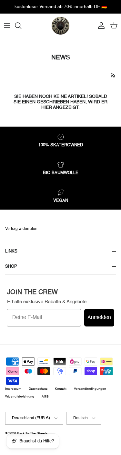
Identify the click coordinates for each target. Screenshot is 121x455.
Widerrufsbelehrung (19, 396)
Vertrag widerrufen (21, 229)
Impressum (13, 388)
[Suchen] (21, 25)
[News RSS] (113, 75)
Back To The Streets (32, 433)
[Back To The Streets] (60, 26)
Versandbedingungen (90, 388)
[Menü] (7, 25)
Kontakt (60, 388)
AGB (45, 396)
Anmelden (99, 317)
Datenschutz (38, 388)
